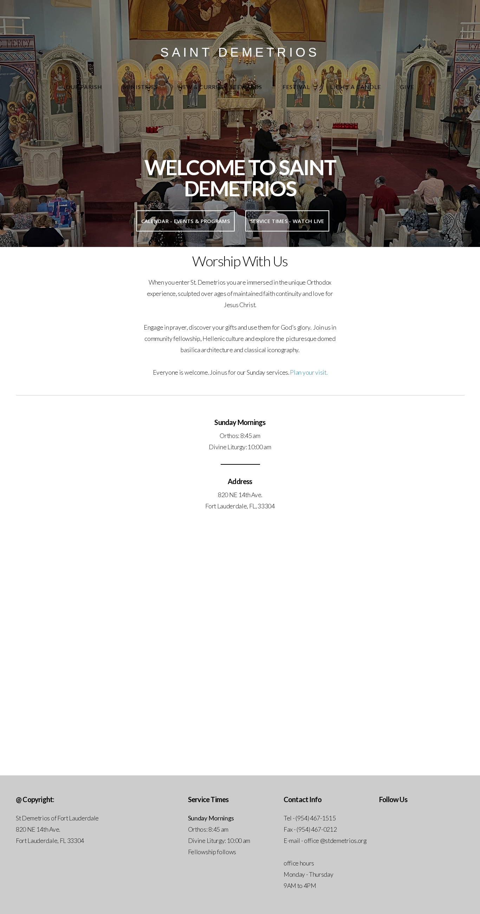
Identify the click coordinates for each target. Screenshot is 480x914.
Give (407, 86)
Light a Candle (355, 86)
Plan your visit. (308, 372)
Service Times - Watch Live (287, 220)
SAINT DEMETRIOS (239, 52)
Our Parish (85, 86)
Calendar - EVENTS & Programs (185, 220)
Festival (297, 86)
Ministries (141, 86)
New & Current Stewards (221, 86)
